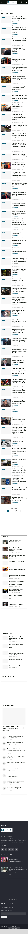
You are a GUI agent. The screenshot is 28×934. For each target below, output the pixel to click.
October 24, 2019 (13, 564)
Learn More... (4, 845)
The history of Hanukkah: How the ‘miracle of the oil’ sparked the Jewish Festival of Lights (19, 203)
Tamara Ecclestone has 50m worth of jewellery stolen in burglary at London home (18, 331)
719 (19, 544)
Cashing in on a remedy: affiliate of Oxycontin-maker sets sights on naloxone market (19, 480)
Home (2, 10)
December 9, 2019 (13, 544)
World (3, 17)
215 (22, 55)
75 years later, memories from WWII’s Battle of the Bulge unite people (19, 271)
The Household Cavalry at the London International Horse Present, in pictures (19, 242)
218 (22, 111)
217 (22, 180)
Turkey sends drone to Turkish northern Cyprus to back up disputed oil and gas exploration (19, 97)
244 (19, 600)
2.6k (10, 863)
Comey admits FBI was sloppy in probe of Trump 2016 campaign (19, 280)
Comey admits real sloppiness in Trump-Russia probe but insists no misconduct (19, 401)
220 (22, 307)
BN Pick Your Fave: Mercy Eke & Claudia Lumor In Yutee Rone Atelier (18, 87)
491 (19, 564)
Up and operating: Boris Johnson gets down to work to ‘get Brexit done (16, 638)
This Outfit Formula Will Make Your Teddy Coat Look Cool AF (19, 185)
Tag (5, 10)
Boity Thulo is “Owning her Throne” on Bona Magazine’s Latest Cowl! (19, 213)
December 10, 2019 (13, 586)
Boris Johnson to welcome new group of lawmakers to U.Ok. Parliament (19, 50)
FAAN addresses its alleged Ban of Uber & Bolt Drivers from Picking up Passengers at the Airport (16, 583)
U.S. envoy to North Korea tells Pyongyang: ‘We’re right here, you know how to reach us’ (19, 340)
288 (19, 571)
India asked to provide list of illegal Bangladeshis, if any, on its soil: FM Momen (19, 321)
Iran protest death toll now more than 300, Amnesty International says (18, 106)
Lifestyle (3, 28)
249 (19, 592)
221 (22, 335)
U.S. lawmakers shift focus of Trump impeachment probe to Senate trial (19, 194)
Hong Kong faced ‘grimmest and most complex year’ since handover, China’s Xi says (19, 164)
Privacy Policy (4, 926)
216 (22, 45)
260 (19, 586)
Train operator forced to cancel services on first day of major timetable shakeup (19, 489)
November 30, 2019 (19, 861)
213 (22, 36)
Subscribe (4, 917)
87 (16, 510)
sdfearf (13, 409)
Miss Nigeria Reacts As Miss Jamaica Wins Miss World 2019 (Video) (11, 728)
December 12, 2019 (13, 571)
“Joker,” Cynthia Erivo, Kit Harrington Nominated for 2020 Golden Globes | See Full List (16, 542)
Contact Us (3, 928)
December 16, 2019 (16, 25)
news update (9, 10)
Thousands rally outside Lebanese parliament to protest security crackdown (19, 499)
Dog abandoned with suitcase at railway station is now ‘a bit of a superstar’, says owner (19, 69)
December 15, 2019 (16, 475)
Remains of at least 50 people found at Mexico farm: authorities (18, 461)
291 (19, 578)
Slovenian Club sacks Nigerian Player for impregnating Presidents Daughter (17, 575)
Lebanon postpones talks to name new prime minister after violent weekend (19, 78)
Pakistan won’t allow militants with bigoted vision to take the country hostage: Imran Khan (19, 135)
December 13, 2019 (13, 558)
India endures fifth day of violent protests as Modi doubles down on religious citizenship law (16, 653)
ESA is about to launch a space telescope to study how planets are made (16, 646)
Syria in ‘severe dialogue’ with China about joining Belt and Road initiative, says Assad (19, 40)
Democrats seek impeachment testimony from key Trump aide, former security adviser (19, 419)
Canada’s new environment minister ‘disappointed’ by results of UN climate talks (18, 360)
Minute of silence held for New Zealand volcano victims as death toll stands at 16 (19, 312)
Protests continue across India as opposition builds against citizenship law (19, 59)
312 (19, 558)
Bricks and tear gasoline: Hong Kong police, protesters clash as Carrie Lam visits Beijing (19, 290)
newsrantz (15, 23)
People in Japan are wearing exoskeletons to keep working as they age (17, 597)
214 (22, 25)
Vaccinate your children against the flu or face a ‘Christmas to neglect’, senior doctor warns (19, 470)
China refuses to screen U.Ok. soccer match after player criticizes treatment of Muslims (19, 381)
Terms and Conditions (14, 926)
